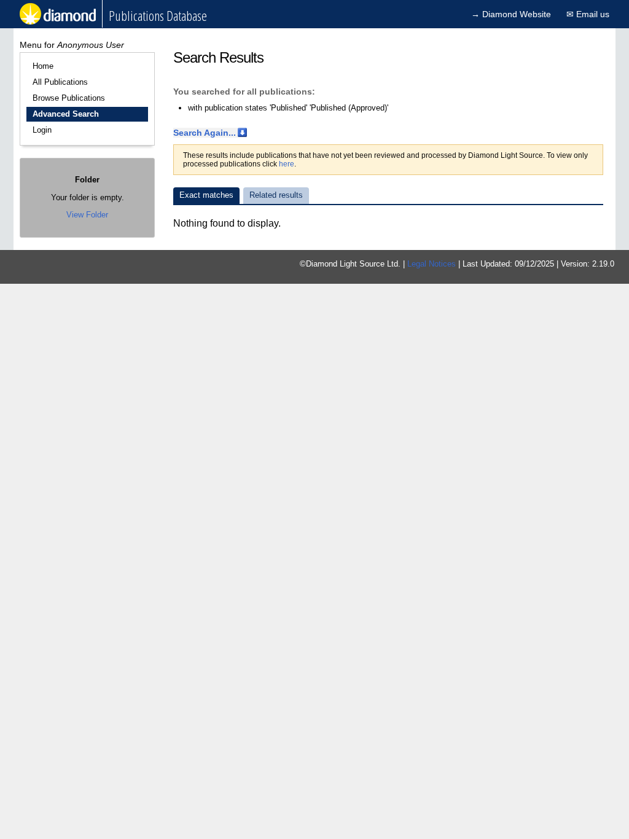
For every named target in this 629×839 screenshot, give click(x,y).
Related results (276, 195)
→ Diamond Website (511, 14)
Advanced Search (66, 114)
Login (42, 130)
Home (43, 66)
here (286, 164)
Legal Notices (431, 263)
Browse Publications (69, 98)
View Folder (87, 214)
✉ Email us (587, 14)
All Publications (60, 82)
